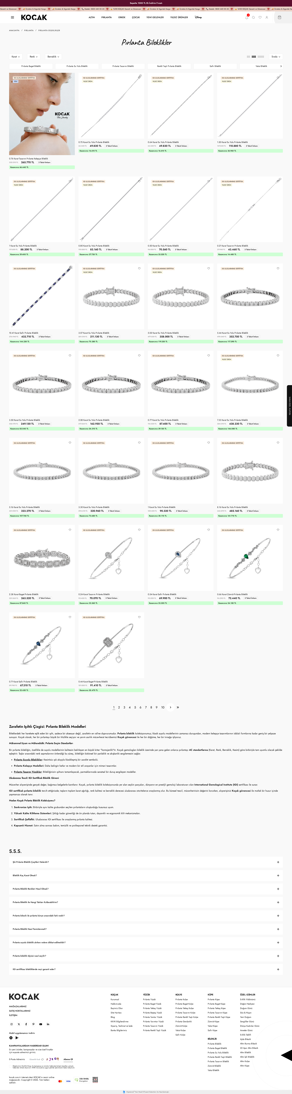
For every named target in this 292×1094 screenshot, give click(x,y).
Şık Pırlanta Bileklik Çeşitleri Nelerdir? (31, 862)
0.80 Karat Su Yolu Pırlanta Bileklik (93, 246)
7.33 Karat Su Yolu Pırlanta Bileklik (232, 420)
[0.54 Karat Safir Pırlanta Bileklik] (181, 558)
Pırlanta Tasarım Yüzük (153, 1026)
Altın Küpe (244, 1065)
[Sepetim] (279, 17)
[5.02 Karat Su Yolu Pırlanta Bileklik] (181, 296)
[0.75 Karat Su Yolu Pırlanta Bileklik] (111, 106)
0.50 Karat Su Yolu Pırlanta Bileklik (163, 246)
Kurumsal (115, 999)
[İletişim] (12, 17)
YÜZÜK (146, 994)
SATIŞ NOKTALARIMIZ (19, 1010)
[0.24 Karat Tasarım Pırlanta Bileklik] (111, 558)
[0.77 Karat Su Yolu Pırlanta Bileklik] (181, 384)
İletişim (13, 1015)
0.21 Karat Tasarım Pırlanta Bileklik (232, 246)
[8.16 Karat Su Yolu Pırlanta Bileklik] (250, 471)
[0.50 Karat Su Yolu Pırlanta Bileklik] (181, 209)
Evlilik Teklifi (245, 1034)
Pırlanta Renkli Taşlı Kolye (187, 1017)
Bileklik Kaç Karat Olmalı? (25, 875)
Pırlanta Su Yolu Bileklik (77, 66)
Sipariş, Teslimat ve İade (121, 1026)
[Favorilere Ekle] (70, 78)
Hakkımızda (116, 1003)
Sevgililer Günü (247, 1021)
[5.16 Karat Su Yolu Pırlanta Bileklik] (42, 471)
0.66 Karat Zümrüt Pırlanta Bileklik (232, 594)
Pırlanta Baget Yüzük (152, 1003)
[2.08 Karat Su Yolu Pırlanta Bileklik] (111, 384)
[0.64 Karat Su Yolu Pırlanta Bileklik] (181, 106)
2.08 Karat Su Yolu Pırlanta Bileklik (93, 420)
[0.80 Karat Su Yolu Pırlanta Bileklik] (111, 209)
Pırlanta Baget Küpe (216, 1003)
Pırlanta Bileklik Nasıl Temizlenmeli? (30, 929)
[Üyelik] (266, 17)
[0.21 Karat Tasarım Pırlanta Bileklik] (250, 209)
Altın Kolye (245, 1061)
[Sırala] (276, 57)
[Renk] (33, 57)
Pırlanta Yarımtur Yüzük (153, 1021)
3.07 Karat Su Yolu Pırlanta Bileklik (93, 333)
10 (162, 707)
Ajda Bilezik (245, 1039)
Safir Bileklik (215, 66)
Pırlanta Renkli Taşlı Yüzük (154, 1030)
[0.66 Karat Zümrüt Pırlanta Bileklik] (250, 558)
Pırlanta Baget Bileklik (31, 66)
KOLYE (179, 994)
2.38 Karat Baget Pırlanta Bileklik (23, 594)
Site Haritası (116, 1012)
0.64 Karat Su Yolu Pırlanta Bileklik (163, 142)
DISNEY (198, 17)
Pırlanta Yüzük (149, 999)
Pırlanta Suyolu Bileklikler (28, 759)
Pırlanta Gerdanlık (184, 1021)
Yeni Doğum (245, 1017)
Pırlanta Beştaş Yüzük (152, 1012)
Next (281, 66)
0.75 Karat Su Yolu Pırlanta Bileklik (93, 142)
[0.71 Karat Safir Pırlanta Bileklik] (42, 645)
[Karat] (15, 57)
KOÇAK (114, 994)
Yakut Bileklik (261, 66)
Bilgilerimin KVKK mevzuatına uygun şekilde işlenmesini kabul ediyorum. (44, 1067)
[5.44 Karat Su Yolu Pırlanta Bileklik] (250, 296)
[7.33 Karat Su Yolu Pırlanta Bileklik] (250, 384)
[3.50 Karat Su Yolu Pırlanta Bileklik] (42, 384)
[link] (11, 1024)
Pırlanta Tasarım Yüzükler (28, 772)
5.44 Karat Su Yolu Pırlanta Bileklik (232, 333)
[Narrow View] (260, 57)
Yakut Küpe (212, 1026)
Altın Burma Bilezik (248, 1043)
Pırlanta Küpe (214, 999)
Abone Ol (68, 1059)
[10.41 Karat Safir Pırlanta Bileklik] (42, 296)
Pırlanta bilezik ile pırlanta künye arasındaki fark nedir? (39, 915)
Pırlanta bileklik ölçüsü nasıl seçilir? (29, 955)
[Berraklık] (53, 57)
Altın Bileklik (245, 1052)
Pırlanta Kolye (182, 999)
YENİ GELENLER (155, 17)
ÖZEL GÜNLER (247, 994)
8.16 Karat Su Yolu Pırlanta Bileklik (232, 507)
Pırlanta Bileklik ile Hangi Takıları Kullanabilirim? (35, 902)
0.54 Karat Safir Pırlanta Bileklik (162, 594)
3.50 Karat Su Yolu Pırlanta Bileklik (24, 420)
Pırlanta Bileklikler (49, 30)
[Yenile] (42, 1059)
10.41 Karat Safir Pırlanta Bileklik (23, 333)
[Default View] (253, 57)
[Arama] (253, 17)
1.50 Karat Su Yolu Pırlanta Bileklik (232, 142)
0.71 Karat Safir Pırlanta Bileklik (23, 682)
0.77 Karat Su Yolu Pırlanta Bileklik (163, 420)
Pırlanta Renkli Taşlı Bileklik (220, 1057)
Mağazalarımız (17, 1006)
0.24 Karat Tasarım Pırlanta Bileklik (94, 594)
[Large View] (248, 57)
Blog (113, 1017)
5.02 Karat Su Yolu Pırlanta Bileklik (163, 333)
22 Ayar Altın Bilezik (249, 1048)
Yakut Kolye (181, 1030)
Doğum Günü (246, 1008)
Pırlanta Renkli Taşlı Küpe (219, 1017)
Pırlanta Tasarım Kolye (185, 1012)
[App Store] (11, 1037)
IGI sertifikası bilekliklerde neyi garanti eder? (34, 969)
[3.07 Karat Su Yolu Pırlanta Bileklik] (111, 296)
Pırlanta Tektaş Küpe (217, 1008)
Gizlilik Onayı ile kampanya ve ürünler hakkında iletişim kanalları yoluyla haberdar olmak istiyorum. (43, 1067)
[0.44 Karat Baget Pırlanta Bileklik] (111, 645)
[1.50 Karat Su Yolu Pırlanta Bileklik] (250, 106)
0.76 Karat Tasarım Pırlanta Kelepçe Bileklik (28, 159)
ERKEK (121, 17)
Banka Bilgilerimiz (119, 1030)
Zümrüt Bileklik (214, 1065)
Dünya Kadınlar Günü (249, 1026)
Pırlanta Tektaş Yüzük (152, 1008)
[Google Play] (17, 1037)
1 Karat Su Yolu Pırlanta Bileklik (23, 246)
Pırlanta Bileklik (214, 1043)
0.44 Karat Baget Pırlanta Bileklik (93, 682)
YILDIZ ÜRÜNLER (179, 17)
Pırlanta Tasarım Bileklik (123, 66)
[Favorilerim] (260, 17)
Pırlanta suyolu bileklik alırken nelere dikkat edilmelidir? (39, 942)
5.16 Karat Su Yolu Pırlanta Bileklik (24, 507)
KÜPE (210, 994)
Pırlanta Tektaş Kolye (185, 1008)
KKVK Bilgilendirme (119, 1021)
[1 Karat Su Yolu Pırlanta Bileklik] (42, 209)
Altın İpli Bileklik (247, 1056)
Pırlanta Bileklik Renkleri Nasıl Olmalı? (31, 888)
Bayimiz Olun (117, 1008)
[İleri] (170, 707)
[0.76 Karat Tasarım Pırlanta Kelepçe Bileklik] (42, 114)
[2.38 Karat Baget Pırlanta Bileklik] (42, 558)
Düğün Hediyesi (247, 1003)
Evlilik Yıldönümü (247, 999)
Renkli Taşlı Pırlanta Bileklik (169, 66)
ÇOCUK (136, 17)
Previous (11, 66)
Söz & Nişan (245, 1012)
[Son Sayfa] (178, 707)
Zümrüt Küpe (213, 1021)
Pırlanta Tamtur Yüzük (152, 1017)
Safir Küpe (212, 1030)
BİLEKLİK (212, 1038)
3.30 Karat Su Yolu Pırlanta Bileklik (93, 507)
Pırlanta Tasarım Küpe (217, 1012)
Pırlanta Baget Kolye (184, 1003)
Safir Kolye (180, 1034)
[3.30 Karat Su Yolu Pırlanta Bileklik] (111, 471)
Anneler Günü (246, 1030)
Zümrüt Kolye (181, 1026)
